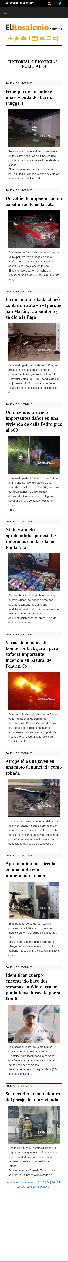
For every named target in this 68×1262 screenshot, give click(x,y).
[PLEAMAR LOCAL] (17, 37)
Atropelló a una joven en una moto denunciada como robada (34, 767)
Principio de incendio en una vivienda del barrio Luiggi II (30, 97)
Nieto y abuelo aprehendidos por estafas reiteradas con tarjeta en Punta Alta (31, 538)
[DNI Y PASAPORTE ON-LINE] (35, 37)
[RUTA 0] (42, 37)
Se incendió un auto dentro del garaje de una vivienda (33, 1097)
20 (53, 1182)
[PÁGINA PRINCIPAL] (34, 27)
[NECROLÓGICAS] (29, 37)
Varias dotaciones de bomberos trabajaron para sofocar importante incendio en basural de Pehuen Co (32, 654)
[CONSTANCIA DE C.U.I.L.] (49, 37)
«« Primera (13, 1182)
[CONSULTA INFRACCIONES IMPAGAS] (56, 37)
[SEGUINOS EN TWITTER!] (60, 3)
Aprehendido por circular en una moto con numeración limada (31, 869)
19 (47, 1182)
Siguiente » (44, 1186)
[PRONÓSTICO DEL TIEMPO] (24, 37)
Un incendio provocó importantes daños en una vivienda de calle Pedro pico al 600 (34, 421)
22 (18, 1186)
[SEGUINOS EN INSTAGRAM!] (50, 3)
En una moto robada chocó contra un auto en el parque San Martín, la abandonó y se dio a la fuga (33, 308)
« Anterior (28, 1182)
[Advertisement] (34, 1223)
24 (28, 1186)
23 (23, 1186)
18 (42, 1182)
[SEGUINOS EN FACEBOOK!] (55, 3)
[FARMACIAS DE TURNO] (10, 37)
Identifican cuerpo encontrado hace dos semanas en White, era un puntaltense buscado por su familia (34, 987)
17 (37, 1182)
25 (34, 1186)
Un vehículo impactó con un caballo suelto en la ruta (34, 201)
